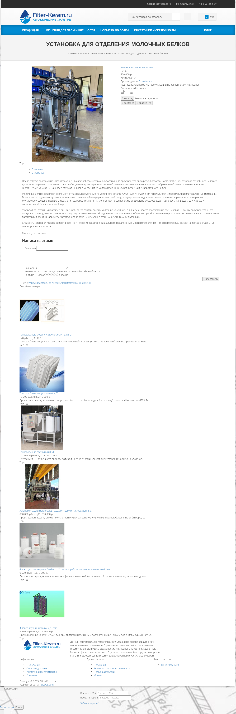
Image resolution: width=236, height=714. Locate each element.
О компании (33, 665)
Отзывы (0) (38, 172)
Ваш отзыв (31, 268)
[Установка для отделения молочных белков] (67, 113)
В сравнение (144, 102)
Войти (18, 707)
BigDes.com (47, 684)
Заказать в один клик (146, 98)
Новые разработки (104, 671)
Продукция (100, 665)
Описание (37, 169)
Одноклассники (170, 665)
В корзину (127, 98)
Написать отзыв (144, 67)
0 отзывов (127, 67)
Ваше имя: (30, 248)
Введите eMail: (88, 693)
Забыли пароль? (89, 703)
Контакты (31, 675)
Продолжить (211, 278)
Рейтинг (29, 274)
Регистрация (7, 707)
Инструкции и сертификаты (41, 671)
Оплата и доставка (36, 668)
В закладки (128, 102)
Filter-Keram (145, 81)
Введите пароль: (89, 697)
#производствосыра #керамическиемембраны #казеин (59, 282)
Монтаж (98, 675)
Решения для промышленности (112, 668)
